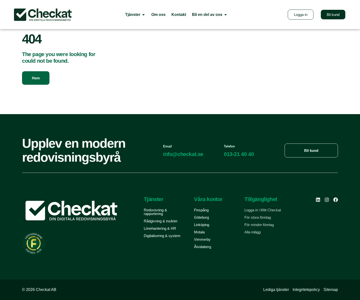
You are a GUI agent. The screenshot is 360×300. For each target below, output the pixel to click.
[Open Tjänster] (143, 14)
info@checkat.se (183, 154)
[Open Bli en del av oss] (226, 14)
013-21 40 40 (239, 154)
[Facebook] (335, 199)
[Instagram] (326, 199)
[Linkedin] (318, 199)
